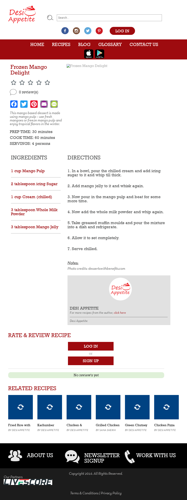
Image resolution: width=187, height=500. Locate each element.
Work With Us (156, 455)
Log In (91, 346)
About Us (40, 455)
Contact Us (144, 44)
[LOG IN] (122, 26)
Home (37, 44)
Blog (84, 44)
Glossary (110, 44)
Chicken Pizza (164, 425)
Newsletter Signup (102, 458)
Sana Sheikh (107, 430)
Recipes (61, 44)
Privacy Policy (111, 493)
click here (120, 312)
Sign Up (91, 360)
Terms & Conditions (84, 493)
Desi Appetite (21, 430)
